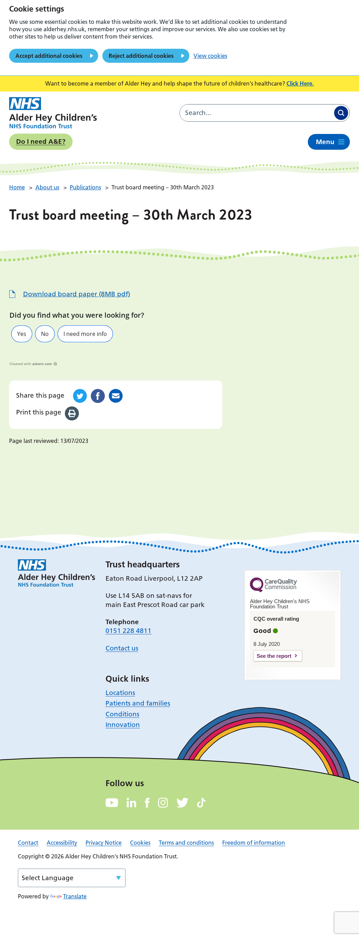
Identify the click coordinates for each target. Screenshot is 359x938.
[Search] (341, 113)
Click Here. (300, 83)
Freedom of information (253, 842)
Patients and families (138, 703)
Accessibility (62, 842)
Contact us (122, 648)
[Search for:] (256, 112)
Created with (30, 363)
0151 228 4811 (128, 631)
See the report (274, 656)
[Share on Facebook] (98, 396)
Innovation (123, 725)
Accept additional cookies (48, 55)
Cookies (140, 842)
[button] (21, 333)
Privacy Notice (104, 842)
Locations (120, 693)
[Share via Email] (116, 396)
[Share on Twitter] (80, 396)
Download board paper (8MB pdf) (76, 294)
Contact (28, 842)
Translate (75, 896)
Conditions (122, 714)
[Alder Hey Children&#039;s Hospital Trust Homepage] (53, 112)
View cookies (210, 55)
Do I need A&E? (41, 141)
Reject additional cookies (141, 55)
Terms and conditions (186, 842)
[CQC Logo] (273, 590)
